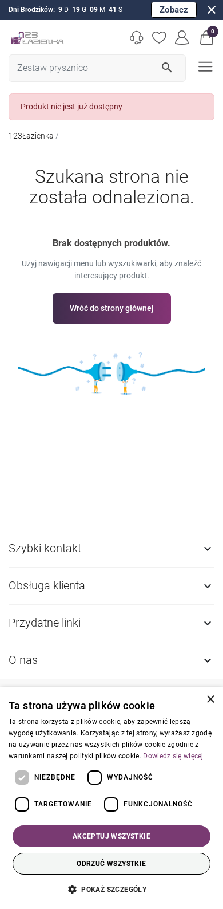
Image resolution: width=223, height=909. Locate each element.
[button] (207, 37)
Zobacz (174, 10)
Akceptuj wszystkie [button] (111, 836)
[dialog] (111, 798)
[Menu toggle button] (204, 66)
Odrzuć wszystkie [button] (111, 864)
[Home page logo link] (37, 37)
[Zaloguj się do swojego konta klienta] (182, 37)
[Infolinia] (136, 37)
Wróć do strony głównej (112, 308)
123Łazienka (31, 135)
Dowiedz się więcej (173, 756)
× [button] (210, 699)
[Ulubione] (159, 37)
